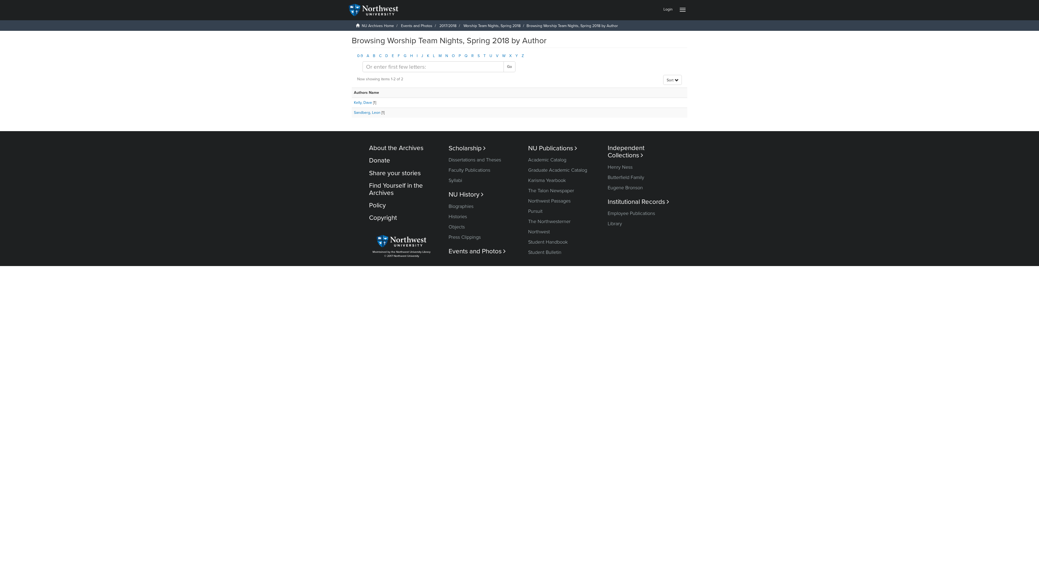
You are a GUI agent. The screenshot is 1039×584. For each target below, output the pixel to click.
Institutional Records (638, 202)
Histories (458, 217)
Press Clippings (465, 237)
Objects (457, 227)
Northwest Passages (549, 201)
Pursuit (535, 211)
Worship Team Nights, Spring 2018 (492, 26)
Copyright (383, 218)
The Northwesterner (549, 221)
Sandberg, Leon (367, 112)
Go (509, 66)
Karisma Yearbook (547, 180)
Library (615, 224)
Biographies (461, 206)
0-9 (360, 56)
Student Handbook (548, 242)
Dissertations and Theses (475, 160)
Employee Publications (631, 213)
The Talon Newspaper (551, 191)
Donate (379, 160)
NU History (466, 194)
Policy (377, 205)
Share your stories (395, 173)
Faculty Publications (469, 170)
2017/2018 (447, 26)
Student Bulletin (544, 252)
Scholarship (467, 148)
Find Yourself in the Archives (396, 189)
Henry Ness (620, 167)
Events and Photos (416, 26)
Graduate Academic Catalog (557, 170)
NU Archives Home (378, 26)
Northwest (539, 232)
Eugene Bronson (625, 188)
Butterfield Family (626, 177)
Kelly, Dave (363, 102)
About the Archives (396, 148)
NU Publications (552, 148)
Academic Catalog (547, 160)
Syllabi (455, 180)
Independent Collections (626, 151)
